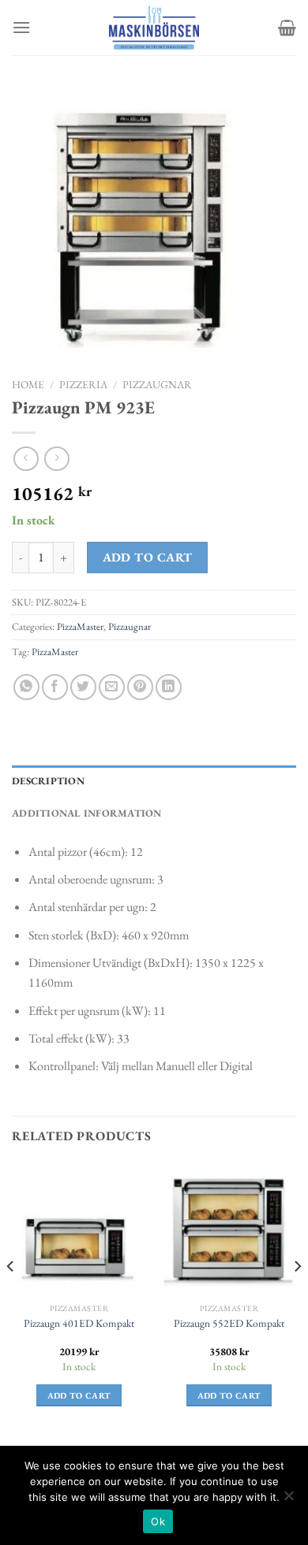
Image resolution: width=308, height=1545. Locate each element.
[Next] (297, 1298)
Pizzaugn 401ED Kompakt (79, 1323)
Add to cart (148, 557)
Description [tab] (48, 780)
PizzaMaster (80, 626)
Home (28, 384)
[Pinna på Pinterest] (140, 687)
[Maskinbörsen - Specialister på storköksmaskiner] (154, 27)
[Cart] (287, 27)
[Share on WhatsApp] (26, 687)
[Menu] (21, 27)
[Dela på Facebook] (55, 687)
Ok (158, 1521)
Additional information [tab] (87, 813)
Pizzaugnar (157, 384)
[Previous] (11, 1298)
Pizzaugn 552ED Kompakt (229, 1323)
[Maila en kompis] (112, 687)
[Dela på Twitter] (83, 687)
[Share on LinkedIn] (169, 687)
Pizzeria (83, 384)
